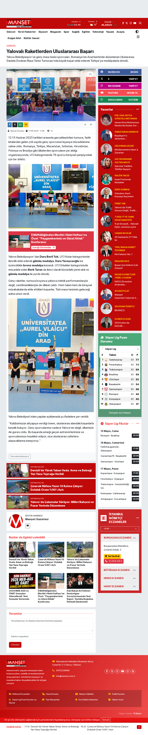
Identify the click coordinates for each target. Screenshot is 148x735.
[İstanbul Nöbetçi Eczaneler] (137, 518)
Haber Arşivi (117, 700)
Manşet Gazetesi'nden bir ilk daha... (126, 297)
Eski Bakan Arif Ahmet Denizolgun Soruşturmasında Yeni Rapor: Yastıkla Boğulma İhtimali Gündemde (80, 596)
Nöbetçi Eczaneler (21, 694)
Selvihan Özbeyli (125, 306)
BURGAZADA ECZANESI (117, 537)
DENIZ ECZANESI (114, 578)
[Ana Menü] (138, 37)
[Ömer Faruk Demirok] (106, 135)
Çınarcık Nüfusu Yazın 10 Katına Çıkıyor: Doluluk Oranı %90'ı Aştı (51, 562)
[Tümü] (137, 109)
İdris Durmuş (122, 190)
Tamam (106, 720)
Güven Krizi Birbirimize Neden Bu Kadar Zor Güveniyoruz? (127, 124)
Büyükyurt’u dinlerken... (121, 137)
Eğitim (86, 32)
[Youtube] (122, 671)
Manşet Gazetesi (17, 131)
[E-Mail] (27, 525)
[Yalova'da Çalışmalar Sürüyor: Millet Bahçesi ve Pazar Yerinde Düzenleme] (80, 549)
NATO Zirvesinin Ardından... (123, 283)
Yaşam (110, 32)
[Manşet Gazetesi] (16, 521)
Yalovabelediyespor (19, 456)
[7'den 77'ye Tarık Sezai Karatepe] (106, 221)
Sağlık (75, 32)
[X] (112, 671)
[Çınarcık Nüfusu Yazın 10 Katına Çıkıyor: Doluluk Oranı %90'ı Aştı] (51, 549)
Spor (66, 32)
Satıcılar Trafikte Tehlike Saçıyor (123, 167)
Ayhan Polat (122, 291)
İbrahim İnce (122, 261)
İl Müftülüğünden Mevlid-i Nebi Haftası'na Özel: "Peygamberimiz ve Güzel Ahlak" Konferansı (51, 596)
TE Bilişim (137, 713)
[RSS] (133, 671)
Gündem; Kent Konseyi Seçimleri (124, 195)
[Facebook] (106, 671)
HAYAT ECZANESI (114, 586)
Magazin (55, 32)
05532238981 (63, 670)
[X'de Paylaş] (14, 124)
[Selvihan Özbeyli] (106, 308)
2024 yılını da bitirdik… (122, 324)
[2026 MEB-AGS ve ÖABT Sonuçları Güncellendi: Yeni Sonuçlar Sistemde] (22, 581)
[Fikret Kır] (106, 207)
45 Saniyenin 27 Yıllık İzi (126, 238)
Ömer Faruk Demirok (126, 132)
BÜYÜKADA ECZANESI (117, 570)
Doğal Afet (14, 38)
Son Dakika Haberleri (88, 700)
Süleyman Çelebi (124, 146)
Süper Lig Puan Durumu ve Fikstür (23, 701)
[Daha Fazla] (26, 124)
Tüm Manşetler (53, 700)
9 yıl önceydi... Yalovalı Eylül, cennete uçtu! (126, 225)
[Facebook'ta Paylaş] (10, 124)
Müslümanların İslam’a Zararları (126, 151)
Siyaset (43, 32)
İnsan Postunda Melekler (123, 181)
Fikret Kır (120, 204)
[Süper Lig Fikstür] (137, 423)
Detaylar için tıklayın (120, 413)
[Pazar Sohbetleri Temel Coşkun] (106, 279)
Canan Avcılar (123, 233)
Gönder (15, 645)
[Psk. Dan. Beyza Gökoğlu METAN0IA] (106, 119)
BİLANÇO (120, 310)
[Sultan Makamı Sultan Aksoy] (106, 163)
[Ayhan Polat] (106, 294)
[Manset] (19, 23)
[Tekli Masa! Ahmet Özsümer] (106, 251)
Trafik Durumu (118, 694)
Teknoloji (98, 32)
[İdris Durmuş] (106, 193)
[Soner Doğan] (106, 322)
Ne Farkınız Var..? (124, 254)
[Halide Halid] (106, 179)
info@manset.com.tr (65, 676)
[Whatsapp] (127, 671)
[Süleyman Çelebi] (106, 149)
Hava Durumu (52, 694)
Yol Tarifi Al (113, 556)
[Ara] (140, 23)
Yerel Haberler (27, 32)
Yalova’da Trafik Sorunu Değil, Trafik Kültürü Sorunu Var (125, 209)
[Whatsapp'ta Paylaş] (20, 124)
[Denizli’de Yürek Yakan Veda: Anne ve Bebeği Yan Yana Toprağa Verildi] (22, 549)
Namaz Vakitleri (86, 694)
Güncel (11, 32)
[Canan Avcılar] (106, 237)
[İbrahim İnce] (106, 265)
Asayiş (120, 32)
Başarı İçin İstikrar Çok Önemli (126, 266)
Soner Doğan (123, 319)
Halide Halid (122, 176)
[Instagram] (117, 671)
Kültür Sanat (31, 38)
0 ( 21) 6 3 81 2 (115, 561)
